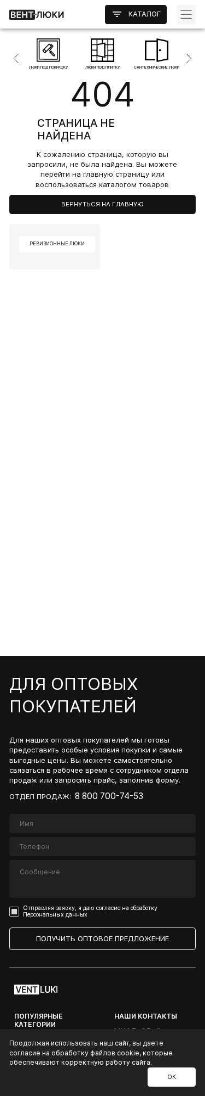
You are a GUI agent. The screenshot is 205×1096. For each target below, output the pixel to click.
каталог (144, 13)
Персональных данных (55, 914)
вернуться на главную (102, 204)
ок (171, 1077)
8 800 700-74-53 (109, 796)
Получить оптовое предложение (102, 938)
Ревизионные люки (57, 243)
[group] (48, 54)
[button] (9, 58)
